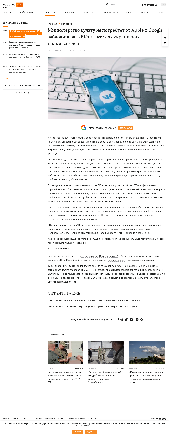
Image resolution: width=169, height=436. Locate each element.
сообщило (113, 149)
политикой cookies (85, 425)
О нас (26, 418)
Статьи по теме (56, 334)
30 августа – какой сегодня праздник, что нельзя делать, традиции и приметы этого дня (25, 69)
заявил (117, 207)
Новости (7, 12)
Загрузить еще (23, 93)
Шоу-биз (145, 12)
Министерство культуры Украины (122, 307)
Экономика (70, 12)
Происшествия (110, 12)
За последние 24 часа (15, 22)
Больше (162, 12)
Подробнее (91, 432)
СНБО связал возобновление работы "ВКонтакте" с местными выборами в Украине (94, 301)
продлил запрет (116, 259)
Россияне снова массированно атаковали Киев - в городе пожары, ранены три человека (24, 45)
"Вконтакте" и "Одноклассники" (99, 255)
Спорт (129, 12)
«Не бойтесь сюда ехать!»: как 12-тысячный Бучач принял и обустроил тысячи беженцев (25, 34)
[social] (143, 5)
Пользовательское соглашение (49, 418)
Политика (50, 12)
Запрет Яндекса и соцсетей (91, 307)
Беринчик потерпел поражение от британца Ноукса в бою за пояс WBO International (24, 57)
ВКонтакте (71, 307)
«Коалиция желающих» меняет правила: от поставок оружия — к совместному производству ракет (146, 377)
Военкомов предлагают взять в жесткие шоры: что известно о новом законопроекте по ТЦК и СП (65, 377)
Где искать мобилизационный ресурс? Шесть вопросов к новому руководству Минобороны (104, 377)
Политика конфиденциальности (83, 418)
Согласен (77, 432)
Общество (89, 12)
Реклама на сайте (10, 418)
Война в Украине (28, 12)
